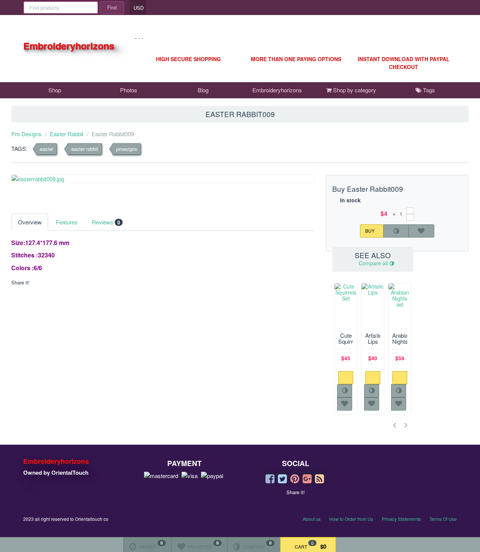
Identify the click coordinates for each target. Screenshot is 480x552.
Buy (370, 230)
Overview (30, 222)
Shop (54, 90)
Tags (428, 90)
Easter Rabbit (66, 134)
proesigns (126, 148)
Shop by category (354, 90)
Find (112, 7)
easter (46, 148)
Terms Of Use (443, 519)
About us (312, 519)
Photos (128, 90)
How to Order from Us (351, 519)
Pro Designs (26, 134)
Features (67, 222)
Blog (203, 90)
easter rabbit (84, 148)
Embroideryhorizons (277, 90)
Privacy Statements (401, 519)
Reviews (106, 222)
